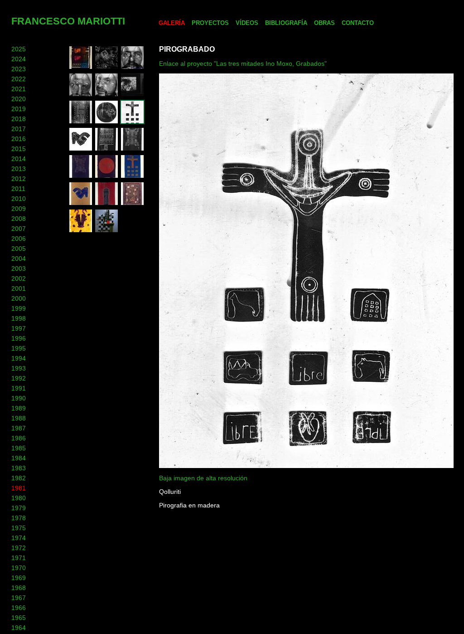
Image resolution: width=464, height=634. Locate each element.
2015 (18, 148)
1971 (18, 557)
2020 (18, 98)
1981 (18, 488)
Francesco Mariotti (68, 21)
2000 (18, 298)
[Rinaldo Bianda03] (132, 67)
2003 (18, 268)
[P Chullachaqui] (106, 149)
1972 (18, 547)
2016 (18, 138)
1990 (18, 398)
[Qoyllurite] (132, 176)
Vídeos (247, 23)
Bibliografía (286, 23)
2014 (18, 158)
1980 (18, 498)
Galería (172, 23)
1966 (18, 607)
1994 (18, 358)
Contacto (358, 23)
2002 (18, 278)
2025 (18, 49)
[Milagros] (132, 203)
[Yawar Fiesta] (106, 122)
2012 (18, 178)
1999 (18, 308)
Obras (324, 23)
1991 (18, 388)
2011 (18, 188)
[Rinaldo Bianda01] (106, 94)
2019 (18, 108)
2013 (18, 168)
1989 (18, 408)
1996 (18, 338)
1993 (18, 368)
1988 (18, 418)
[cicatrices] (106, 203)
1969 (18, 577)
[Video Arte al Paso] (106, 67)
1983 (18, 468)
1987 (18, 428)
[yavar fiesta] (106, 176)
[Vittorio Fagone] (132, 94)
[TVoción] (80, 67)
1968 (18, 587)
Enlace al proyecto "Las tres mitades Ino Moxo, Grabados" (243, 63)
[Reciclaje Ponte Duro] (106, 230)
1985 (18, 448)
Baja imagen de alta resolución (203, 478)
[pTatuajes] (80, 122)
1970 (18, 567)
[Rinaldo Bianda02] (80, 94)
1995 (18, 348)
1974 (18, 537)
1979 (18, 508)
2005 (18, 248)
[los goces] (80, 203)
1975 (18, 528)
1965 (18, 617)
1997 (18, 328)
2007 (18, 228)
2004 (18, 258)
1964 (18, 627)
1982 (18, 478)
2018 (18, 118)
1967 (18, 597)
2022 (18, 79)
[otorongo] (80, 176)
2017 (18, 128)
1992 (18, 378)
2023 (18, 69)
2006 (18, 238)
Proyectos (210, 23)
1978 (18, 518)
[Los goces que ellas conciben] (80, 149)
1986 (18, 438)
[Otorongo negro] (132, 149)
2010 (18, 198)
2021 (18, 89)
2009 (18, 208)
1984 (18, 458)
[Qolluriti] (132, 122)
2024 (18, 59)
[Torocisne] (80, 230)
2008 (18, 218)
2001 (18, 288)
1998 (18, 318)
